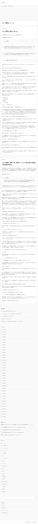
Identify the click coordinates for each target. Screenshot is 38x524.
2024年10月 (4, 334)
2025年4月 (4, 329)
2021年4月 (4, 352)
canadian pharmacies (20, 432)
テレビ (4, 455)
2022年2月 (4, 347)
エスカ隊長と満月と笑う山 (10, 31)
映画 (3, 473)
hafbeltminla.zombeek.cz (17, 429)
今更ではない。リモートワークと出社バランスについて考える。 (12, 313)
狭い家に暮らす (5, 481)
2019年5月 (4, 380)
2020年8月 (4, 365)
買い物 (4, 489)
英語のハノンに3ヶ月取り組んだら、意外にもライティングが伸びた (12, 321)
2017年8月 (4, 416)
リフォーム (4, 463)
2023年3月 (4, 339)
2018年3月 (4, 401)
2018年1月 (4, 403)
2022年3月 (4, 344)
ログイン (4, 505)
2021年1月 (4, 357)
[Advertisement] (19, 13)
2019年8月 (4, 378)
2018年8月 (4, 388)
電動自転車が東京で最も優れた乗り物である (9, 311)
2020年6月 (4, 370)
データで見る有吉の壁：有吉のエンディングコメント (8, 427)
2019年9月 (4, 375)
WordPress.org (5, 512)
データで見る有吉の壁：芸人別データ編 (7, 429)
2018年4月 (4, 398)
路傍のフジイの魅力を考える (7, 318)
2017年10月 (4, 411)
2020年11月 (4, 362)
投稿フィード (4, 507)
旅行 (3, 471)
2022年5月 (4, 342)
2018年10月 (4, 385)
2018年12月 (4, 383)
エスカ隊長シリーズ (5, 445)
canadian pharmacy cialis (21, 427)
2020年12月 (4, 360)
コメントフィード (5, 510)
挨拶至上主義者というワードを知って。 (8, 316)
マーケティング (5, 458)
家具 (3, 468)
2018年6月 (4, 393)
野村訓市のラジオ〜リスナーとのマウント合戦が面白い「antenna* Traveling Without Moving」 (15, 424)
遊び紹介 (4, 491)
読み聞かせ (4, 486)
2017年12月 (4, 406)
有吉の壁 (4, 476)
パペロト (3, 2)
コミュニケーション (5, 448)
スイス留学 (4, 453)
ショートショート (5, 450)
